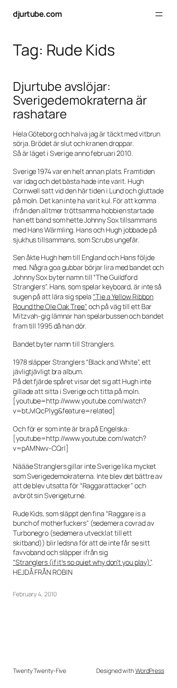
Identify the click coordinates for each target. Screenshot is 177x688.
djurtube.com (37, 13)
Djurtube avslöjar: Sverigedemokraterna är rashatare (80, 100)
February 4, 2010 (34, 594)
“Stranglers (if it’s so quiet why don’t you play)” (82, 562)
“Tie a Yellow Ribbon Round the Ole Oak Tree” (83, 301)
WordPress (149, 670)
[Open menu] (159, 14)
